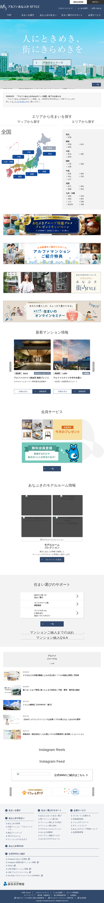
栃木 (82, 144)
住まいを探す (15, 810)
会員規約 (73, 895)
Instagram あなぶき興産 (17, 859)
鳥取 (69, 174)
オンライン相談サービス (50, 835)
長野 (82, 154)
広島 (82, 176)
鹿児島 (70, 204)
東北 (50, 154)
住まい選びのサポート (51, 810)
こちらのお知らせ (20, 102)
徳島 (82, 186)
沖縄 (82, 204)
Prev (10, 367)
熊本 (82, 199)
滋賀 (82, 164)
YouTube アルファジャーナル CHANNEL (24, 876)
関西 (32, 174)
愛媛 (69, 189)
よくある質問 (83, 8)
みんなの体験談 (46, 832)
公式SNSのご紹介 (17, 854)
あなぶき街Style (16, 846)
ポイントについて (80, 826)
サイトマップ (28, 895)
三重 (69, 164)
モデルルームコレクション (51, 829)
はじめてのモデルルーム (50, 839)
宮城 (69, 137)
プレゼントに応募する (81, 816)
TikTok (10, 866)
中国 (19, 157)
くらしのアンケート (81, 822)
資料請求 (42, 391)
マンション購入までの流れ (51, 822)
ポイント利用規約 (72, 892)
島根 (82, 174)
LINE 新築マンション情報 (18, 869)
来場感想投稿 (78, 819)
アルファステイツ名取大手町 (66, 378)
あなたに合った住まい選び (51, 816)
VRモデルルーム (14, 836)
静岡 (69, 157)
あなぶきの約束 (14, 823)
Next (93, 367)
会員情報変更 (78, 832)
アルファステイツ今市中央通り (28, 378)
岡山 (69, 176)
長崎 (69, 199)
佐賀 (82, 196)
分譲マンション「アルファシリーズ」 (20, 828)
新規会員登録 (78, 2)
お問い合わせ (96, 8)
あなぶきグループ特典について (85, 829)
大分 (69, 202)
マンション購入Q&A (48, 826)
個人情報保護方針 (60, 895)
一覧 (97, 84)
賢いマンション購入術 (49, 819)
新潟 (69, 154)
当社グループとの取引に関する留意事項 (30, 898)
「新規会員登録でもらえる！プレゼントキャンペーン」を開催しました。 (46, 85)
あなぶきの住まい (17, 818)
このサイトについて (65, 8)
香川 (69, 186)
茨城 (69, 144)
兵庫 (69, 167)
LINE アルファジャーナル (18, 872)
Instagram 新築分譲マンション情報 (22, 862)
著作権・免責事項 (43, 895)
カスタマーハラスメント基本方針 (62, 898)
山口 (69, 179)
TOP (52, 664)
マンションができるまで (17, 839)
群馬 (69, 147)
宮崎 (82, 202)
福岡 (69, 196)
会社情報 (83, 898)
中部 (29, 152)
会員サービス (80, 810)
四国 (20, 177)
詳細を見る (23, 391)
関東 (45, 172)
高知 (82, 189)
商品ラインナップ (15, 833)
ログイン (95, 2)
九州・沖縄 (8, 162)
